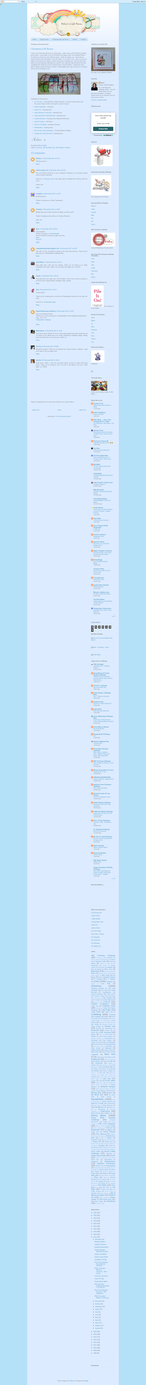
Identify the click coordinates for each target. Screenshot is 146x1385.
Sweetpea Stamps (103, 1175)
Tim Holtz (96, 448)
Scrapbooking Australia (108, 1149)
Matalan (113, 1088)
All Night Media (105, 959)
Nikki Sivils (96, 1101)
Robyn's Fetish (95, 1143)
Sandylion (102, 1145)
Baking (99, 969)
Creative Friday (98, 702)
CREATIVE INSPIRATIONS (102, 777)
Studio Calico (95, 1173)
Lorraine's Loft (98, 403)
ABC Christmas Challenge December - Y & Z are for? (102, 1285)
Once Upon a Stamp (97, 934)
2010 (95, 1348)
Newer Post (36, 410)
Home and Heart (109, 1059)
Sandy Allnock (98, 507)
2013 (95, 1339)
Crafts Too (94, 1006)
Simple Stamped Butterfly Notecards (101, 1250)
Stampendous (110, 1161)
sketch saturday (98, 845)
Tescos (104, 1179)
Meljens (103, 1090)
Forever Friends (98, 1044)
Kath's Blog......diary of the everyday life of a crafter (102, 420)
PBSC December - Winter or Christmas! (102, 1297)
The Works (102, 1185)
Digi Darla (101, 1022)
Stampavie (94, 1161)
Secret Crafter (95, 1151)
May (96, 1317)
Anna (38, 229)
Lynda (93, 268)
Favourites (94, 1040)
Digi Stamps (95, 1024)
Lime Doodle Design (100, 499)
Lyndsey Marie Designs (101, 585)
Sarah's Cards (98, 1147)
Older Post (82, 410)
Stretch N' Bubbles (108, 1171)
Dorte (92, 262)
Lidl (44, 147)
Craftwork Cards (108, 1006)
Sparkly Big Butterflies (101, 1247)
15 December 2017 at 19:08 (51, 209)
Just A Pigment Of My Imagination (100, 526)
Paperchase (101, 1109)
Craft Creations (95, 1000)
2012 (95, 1342)
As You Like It (38, 102)
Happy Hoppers (108, 1050)
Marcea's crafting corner (101, 592)
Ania (37, 289)
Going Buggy (97, 560)
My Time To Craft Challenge (102, 836)
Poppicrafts (95, 1130)
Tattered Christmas (100, 1244)
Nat (92, 218)
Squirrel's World (98, 542)
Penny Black (98, 1115)
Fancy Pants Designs (105, 1036)
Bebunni (101, 973)
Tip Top (38, 346)
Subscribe (103, 129)
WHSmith (94, 1193)
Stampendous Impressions (102, 608)
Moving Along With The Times (103, 770)
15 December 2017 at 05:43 (57, 170)
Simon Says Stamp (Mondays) (43, 130)
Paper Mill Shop (105, 1107)
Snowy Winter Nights (101, 1281)
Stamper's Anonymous (106, 1163)
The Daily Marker (99, 599)
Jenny (93, 209)
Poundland (108, 1130)
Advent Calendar (95, 959)
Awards (74, 39)
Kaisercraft (112, 1069)
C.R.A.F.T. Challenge (100, 685)
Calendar (109, 981)
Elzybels (93, 1036)
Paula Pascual (95, 1113)
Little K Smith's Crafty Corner (103, 482)
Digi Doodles (110, 1022)
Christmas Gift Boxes (101, 1276)
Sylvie (93, 224)
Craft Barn (97, 998)
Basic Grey (108, 969)
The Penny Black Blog (100, 455)
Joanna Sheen (95, 928)
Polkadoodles (38, 127)
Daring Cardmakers (99, 853)
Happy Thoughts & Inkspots (102, 551)
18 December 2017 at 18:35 (65, 311)
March (97, 1323)
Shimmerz (109, 1153)
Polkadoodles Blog (49, 302)
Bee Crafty (108, 973)
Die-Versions (106, 1020)
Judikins (95, 1067)
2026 (95, 1213)
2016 (95, 1331)
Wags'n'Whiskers (104, 1193)
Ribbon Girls (97, 1141)
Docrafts (98, 1028)
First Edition (107, 1040)
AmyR (111, 961)
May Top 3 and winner (99, 831)
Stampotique (94, 1169)
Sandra (38, 276)
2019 (95, 1231)
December (98, 1239)
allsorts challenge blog (101, 741)
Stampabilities (108, 1159)
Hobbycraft (95, 1059)
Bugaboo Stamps (109, 977)
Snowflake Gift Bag (101, 1259)
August (97, 1309)
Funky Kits (94, 925)
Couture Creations (99, 996)
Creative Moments (40, 118)
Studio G (105, 1173)
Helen (103, 83)
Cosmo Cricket (110, 994)
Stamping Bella (110, 1166)
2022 (95, 1223)
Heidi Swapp (106, 1052)
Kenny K (93, 1072)
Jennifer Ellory (95, 1065)
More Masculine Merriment (101, 711)
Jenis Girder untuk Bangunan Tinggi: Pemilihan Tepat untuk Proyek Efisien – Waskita (102, 872)
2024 (95, 1218)
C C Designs (98, 979)
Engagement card (98, 536)
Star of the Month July (99, 687)
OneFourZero (111, 1103)
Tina (92, 342)
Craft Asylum (111, 996)
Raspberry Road (96, 1139)
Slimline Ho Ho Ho (98, 579)
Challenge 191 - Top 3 (99, 772)
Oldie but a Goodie (97, 1103)
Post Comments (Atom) (63, 416)
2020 (95, 1229)
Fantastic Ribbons (96, 1038)
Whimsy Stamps (103, 1197)
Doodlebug (108, 1028)
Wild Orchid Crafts (105, 1199)
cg (92, 323)
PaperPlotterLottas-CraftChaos (46, 311)
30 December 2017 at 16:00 (50, 360)
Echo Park (108, 1034)
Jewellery (104, 1065)
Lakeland (94, 1076)
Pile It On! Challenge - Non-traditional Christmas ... (101, 1263)
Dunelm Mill (109, 1030)
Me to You (96, 1090)
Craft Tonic (97, 1002)
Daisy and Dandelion (101, 1018)
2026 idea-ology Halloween (101, 450)
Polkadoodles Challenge (43, 320)
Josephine (39, 193)
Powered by (98, 135)
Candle (93, 983)
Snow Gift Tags (99, 1278)
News (114, 1099)
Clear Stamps (105, 990)
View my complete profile (99, 100)
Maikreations (40, 331)
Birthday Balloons (98, 586)
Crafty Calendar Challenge (102, 802)
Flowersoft (112, 1042)
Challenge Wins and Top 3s (60, 39)
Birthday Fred (97, 862)
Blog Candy (105, 975)
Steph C (93, 339)
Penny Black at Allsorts (101, 727)
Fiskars (93, 1042)
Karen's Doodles (108, 1071)
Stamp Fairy (95, 1159)
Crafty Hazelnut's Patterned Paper (44, 115)
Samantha (94, 271)
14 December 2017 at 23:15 (51, 158)
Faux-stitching (108, 1038)
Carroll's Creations (99, 534)
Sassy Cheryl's (109, 1147)
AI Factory (98, 957)
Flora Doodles (102, 1042)
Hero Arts (109, 1054)
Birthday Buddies (100, 1241)
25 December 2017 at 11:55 (53, 331)
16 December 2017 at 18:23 (68, 248)
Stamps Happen (104, 1169)
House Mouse (95, 1061)
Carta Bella (105, 983)
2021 (95, 1226)
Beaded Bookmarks (109, 971)
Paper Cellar (97, 1105)
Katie (92, 336)
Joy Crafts (112, 1065)
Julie (92, 265)
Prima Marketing (101, 1134)
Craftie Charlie (95, 915)
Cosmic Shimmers (97, 994)
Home (34, 39)
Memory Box (96, 1093)
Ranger (109, 1138)
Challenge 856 (97, 743)
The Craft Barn (95, 940)
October (97, 1304)
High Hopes (100, 1057)
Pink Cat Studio (100, 1126)
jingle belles (97, 709)
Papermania (105, 1111)
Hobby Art (110, 1057)
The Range (101, 1183)
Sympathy (112, 1175)
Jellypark (110, 1063)
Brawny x (39, 158)
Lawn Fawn (107, 1078)
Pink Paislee (111, 1126)
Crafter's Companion (100, 1004)
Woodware (111, 1201)
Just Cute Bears (104, 1067)
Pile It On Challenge (107, 1124)
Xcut (101, 1203)
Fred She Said (98, 1046)
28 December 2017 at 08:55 (50, 346)
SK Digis (93, 1145)
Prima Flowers (109, 1132)
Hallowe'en (108, 1048)
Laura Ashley (103, 1076)
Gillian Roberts (96, 1048)
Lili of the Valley (96, 931)
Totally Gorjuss (95, 1191)
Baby (92, 969)
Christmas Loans (49, 179)
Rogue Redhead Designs (107, 1143)
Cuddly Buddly (95, 919)
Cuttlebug (96, 1014)
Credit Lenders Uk (42, 170)
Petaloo (105, 1121)
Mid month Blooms (98, 728)
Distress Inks (110, 1026)
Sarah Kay (112, 1145)
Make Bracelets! (98, 490)
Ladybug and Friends (106, 1074)
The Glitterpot (95, 943)
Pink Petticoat (98, 1128)
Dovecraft (94, 1030)
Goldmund (72, 1381)
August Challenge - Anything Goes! (103, 779)
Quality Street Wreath (101, 1257)
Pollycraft (109, 1128)
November (98, 1301)
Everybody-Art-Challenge (101, 734)
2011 (95, 1345)
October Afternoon (107, 1101)
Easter (93, 1034)
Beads (93, 973)
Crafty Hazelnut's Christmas (43, 112)
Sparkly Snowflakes (101, 1254)
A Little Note (96, 529)
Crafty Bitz (98, 1008)
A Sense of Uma (98, 569)
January (97, 1328)
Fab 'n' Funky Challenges (101, 820)
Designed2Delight (95, 1020)
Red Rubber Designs (110, 1139)
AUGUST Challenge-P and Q (101, 797)
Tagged (105, 1177)
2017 (95, 1237)
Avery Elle (101, 967)
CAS (96, 981)
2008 (95, 1353)
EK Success (106, 1032)
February (98, 1325)
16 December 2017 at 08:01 (49, 229)
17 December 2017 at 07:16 (53, 262)
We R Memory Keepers (63, 147)
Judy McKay (40, 262)
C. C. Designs (110, 979)
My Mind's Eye (50, 147)
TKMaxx (96, 1177)
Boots (100, 977)
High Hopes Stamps (100, 860)
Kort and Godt (104, 1072)
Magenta (111, 1082)
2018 (95, 1234)
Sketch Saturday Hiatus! (100, 847)
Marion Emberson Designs (102, 1088)
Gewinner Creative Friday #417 (102, 703)
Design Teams (44, 39)
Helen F (93, 206)
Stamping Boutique (99, 1167)
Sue (92, 221)
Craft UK (106, 1002)
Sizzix (113, 1155)
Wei (92, 274)
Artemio (105, 965)
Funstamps (109, 1046)
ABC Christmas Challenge (102, 761)
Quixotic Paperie (100, 1136)
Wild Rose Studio (97, 1201)
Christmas (39, 147)
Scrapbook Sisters (95, 1149)
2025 (95, 1215)
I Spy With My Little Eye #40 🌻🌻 (103, 443)
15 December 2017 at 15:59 (51, 193)
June (97, 1314)
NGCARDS (96, 464)
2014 (95, 1337)
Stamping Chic (110, 1167)
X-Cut (97, 1203)
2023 (95, 1221)
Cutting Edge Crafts (97, 922)
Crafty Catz (37, 110)
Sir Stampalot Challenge (101, 829)
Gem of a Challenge (40, 124)
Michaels (109, 1093)
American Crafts (101, 961)
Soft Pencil (99, 1157)
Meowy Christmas (98, 414)
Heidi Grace (95, 1052)
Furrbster (39, 209)
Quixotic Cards (98, 430)
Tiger (107, 1187)
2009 (95, 1350)
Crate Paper (106, 1010)
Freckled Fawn (110, 1044)
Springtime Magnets (99, 484)
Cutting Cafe (109, 1012)
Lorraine (93, 212)
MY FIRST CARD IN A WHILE (101, 594)
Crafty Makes (97, 473)
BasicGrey (95, 971)
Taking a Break (97, 854)
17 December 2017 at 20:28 (49, 276)
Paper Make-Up (107, 1105)
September (98, 1306)
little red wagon (98, 664)
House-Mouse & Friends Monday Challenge (101, 674)
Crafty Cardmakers (40, 107)
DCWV (106, 1016)
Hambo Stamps (96, 1050)
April (96, 1320)
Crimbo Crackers (39, 121)
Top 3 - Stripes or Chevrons (101, 696)
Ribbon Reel (109, 1141)
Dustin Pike (94, 1032)
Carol (92, 259)
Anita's (93, 963)
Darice (112, 1018)
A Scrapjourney (98, 578)
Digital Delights (96, 1026)
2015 (95, 1334)
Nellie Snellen (106, 1097)
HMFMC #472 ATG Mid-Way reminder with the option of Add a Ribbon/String (102, 678)
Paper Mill (94, 1107)
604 (94, 736)
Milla (92, 215)
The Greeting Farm (101, 1181)
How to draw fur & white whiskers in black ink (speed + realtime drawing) (103, 511)
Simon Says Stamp (98, 1155)
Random (101, 1138)
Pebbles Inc (108, 1113)
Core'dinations (106, 992)
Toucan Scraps (109, 1191)
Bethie (93, 320)
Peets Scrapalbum (99, 412)
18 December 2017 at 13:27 (48, 289)
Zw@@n (38, 360)
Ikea (105, 1061)
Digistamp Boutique (108, 1024)
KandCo (96, 1071)
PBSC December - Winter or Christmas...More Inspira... (101, 1271)
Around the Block (105, 963)
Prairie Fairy (95, 1132)
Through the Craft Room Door (43, 133)
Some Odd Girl (109, 1157)
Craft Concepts (107, 998)
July (96, 1312)
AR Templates (108, 957)
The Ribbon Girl (96, 946)
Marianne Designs (108, 1087)
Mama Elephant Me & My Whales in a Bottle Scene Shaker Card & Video (103, 433)
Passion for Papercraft (100, 441)
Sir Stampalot (95, 937)
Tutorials (83, 39)
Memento (110, 1090)
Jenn (92, 333)
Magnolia (105, 1084)
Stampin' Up (99, 1165)
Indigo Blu (112, 1061)
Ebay (101, 1034)
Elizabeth (94, 330)
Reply (37, 164)
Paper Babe (97, 518)
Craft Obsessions (96, 912)
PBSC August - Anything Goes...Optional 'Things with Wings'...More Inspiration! (101, 754)
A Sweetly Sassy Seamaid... (101, 520)
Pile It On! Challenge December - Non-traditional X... (101, 1291)
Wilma (93, 277)
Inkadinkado (99, 1063)
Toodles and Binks (107, 1189)
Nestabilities (97, 1099)
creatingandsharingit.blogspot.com (47, 248)
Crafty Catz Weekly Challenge (103, 811)
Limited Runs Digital (101, 1082)
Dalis (92, 327)
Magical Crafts (95, 1084)
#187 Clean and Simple (100, 788)
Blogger (86, 1381)
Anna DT (38, 239)
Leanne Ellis (95, 1080)
